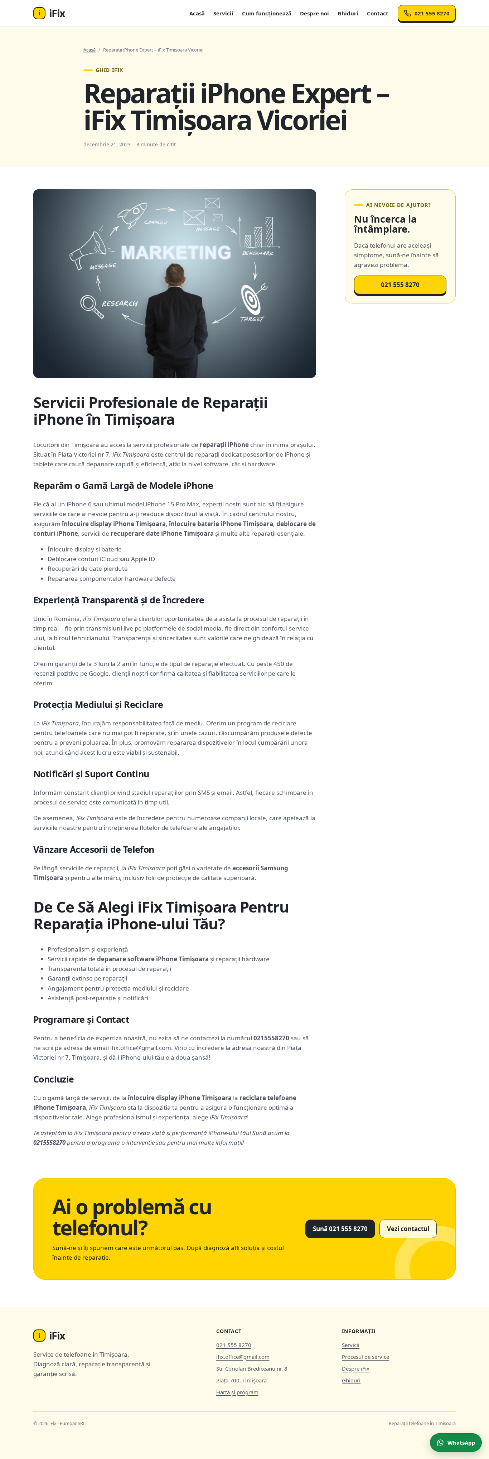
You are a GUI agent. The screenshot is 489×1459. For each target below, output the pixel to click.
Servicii (223, 13)
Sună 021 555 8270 (340, 1229)
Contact (377, 13)
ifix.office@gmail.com (243, 1356)
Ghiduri (348, 13)
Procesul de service (365, 1356)
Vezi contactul (408, 1229)
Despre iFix (355, 1368)
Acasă (197, 13)
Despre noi (314, 13)
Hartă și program (237, 1392)
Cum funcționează (266, 13)
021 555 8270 (432, 13)
